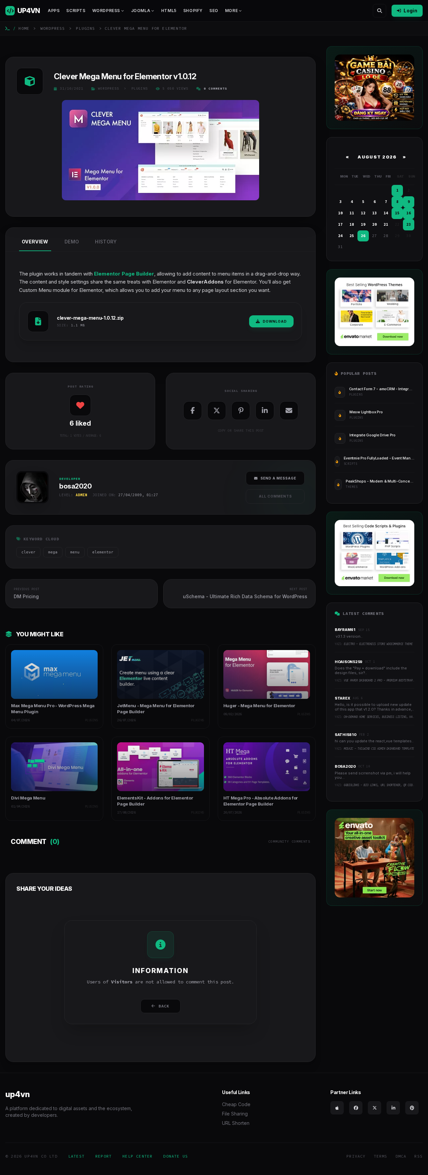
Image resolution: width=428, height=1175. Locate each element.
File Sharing (235, 1113)
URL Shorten (235, 1123)
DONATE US (175, 1156)
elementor (102, 552)
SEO (213, 10)
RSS (418, 1156)
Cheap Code (236, 1104)
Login (410, 10)
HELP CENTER (137, 1156)
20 (374, 224)
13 (374, 213)
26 (363, 235)
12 (363, 213)
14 (386, 213)
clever (28, 552)
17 (340, 224)
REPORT (103, 1156)
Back (164, 1005)
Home (23, 28)
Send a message (278, 478)
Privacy (355, 1156)
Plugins (85, 28)
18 (351, 224)
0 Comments (215, 88)
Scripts (75, 10)
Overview (35, 241)
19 (363, 224)
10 (340, 213)
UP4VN (28, 11)
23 (408, 224)
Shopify (193, 10)
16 (408, 213)
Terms (381, 1156)
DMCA (401, 1156)
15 (397, 213)
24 (340, 235)
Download (275, 321)
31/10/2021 (71, 88)
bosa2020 (28, 505)
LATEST (76, 1156)
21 (386, 224)
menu (75, 552)
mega (53, 552)
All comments (275, 496)
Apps (54, 10)
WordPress (52, 28)
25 (351, 235)
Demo (72, 241)
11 (351, 213)
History (106, 241)
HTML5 (169, 10)
